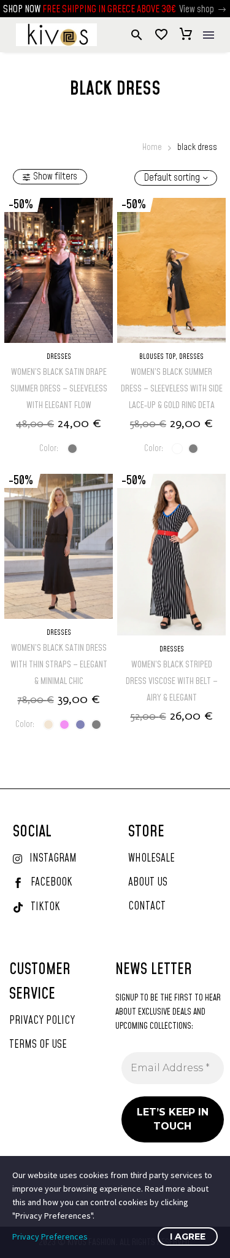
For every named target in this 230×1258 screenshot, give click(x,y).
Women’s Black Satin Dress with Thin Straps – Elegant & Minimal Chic (58, 665)
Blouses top (157, 357)
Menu (208, 35)
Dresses (59, 357)
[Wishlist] (161, 35)
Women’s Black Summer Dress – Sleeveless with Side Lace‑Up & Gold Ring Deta (172, 389)
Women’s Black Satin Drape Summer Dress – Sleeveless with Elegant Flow (58, 389)
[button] (222, 9)
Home (152, 147)
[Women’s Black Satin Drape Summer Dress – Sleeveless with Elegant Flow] (58, 270)
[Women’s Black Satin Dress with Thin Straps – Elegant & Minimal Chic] (58, 546)
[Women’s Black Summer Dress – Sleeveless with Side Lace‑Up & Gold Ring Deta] (171, 270)
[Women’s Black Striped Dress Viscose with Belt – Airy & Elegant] (171, 554)
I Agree (187, 1236)
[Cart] (185, 35)
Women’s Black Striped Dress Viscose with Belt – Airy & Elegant (172, 681)
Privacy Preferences (50, 1236)
